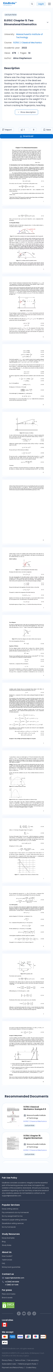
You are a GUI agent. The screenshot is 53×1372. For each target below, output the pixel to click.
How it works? (7, 1256)
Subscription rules (9, 1364)
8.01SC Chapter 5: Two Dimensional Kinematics (20, 22)
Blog (4, 1241)
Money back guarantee (11, 1267)
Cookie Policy (31, 1367)
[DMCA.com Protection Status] (26, 1305)
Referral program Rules (27, 1364)
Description (12, 68)
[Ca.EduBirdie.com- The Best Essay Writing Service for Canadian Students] (4, 1326)
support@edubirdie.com (11, 1196)
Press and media (8, 1294)
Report (8, 129)
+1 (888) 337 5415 (11, 1285)
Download (28, 136)
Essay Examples (8, 1238)
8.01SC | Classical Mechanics (27, 42)
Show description (28, 112)
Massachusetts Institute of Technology (29, 36)
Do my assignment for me (12, 1216)
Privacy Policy (7, 1360)
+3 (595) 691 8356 (12, 1282)
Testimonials (7, 1260)
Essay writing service (10, 1209)
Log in (41, 4)
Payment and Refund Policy (13, 1367)
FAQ (3, 1263)
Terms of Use (20, 1360)
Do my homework (9, 1227)
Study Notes (6, 1245)
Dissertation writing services (13, 1223)
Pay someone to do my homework (15, 1212)
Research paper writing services (14, 1220)
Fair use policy (33, 1360)
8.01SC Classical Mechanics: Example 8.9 (35, 1108)
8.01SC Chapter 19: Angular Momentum (33, 1136)
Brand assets (7, 1297)
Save (48, 129)
